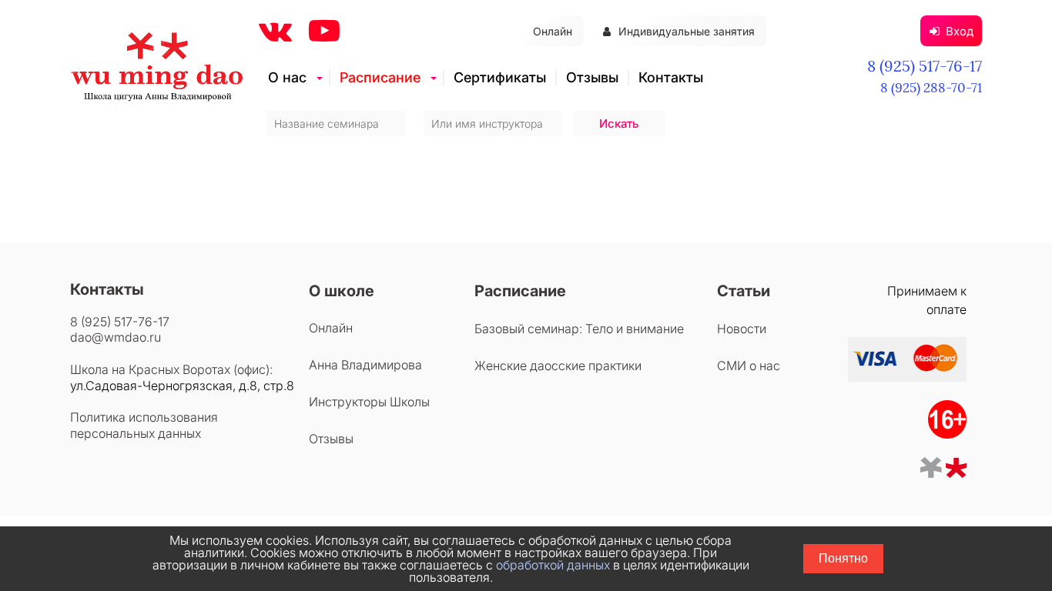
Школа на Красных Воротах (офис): (171, 369)
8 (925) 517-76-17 (924, 65)
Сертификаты (500, 77)
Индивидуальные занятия (686, 31)
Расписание (380, 77)
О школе (341, 291)
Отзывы (592, 77)
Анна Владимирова (365, 364)
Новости (741, 328)
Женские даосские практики (558, 365)
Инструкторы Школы (369, 401)
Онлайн (552, 31)
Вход (959, 31)
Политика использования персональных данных (144, 425)
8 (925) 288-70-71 (931, 87)
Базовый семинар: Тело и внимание (579, 328)
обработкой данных (553, 565)
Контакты (670, 77)
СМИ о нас (748, 365)
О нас (287, 77)
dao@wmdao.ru (115, 337)
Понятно (843, 558)
